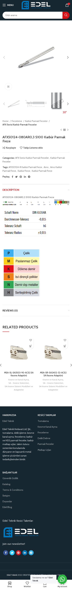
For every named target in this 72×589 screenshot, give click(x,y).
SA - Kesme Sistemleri (19, 383)
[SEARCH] (65, 15)
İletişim (6, 495)
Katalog (6, 484)
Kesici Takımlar (47, 415)
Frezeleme (17, 121)
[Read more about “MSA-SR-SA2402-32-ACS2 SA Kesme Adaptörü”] (65, 346)
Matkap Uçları (44, 449)
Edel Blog (7, 507)
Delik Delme (44, 438)
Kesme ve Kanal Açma (18, 379)
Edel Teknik (8, 421)
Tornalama (43, 421)
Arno (46, 167)
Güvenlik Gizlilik (10, 478)
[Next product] (67, 130)
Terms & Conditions (13, 489)
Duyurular (7, 501)
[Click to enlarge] (8, 86)
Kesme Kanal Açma (47, 426)
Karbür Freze (24, 170)
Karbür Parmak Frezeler (36, 121)
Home (6, 121)
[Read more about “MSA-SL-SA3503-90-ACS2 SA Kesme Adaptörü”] (30, 346)
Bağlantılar (10, 472)
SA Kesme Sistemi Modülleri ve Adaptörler (19, 388)
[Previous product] (61, 130)
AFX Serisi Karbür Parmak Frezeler (20, 124)
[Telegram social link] (29, 177)
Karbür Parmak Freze (42, 170)
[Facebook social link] (12, 177)
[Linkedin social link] (25, 177)
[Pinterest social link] (21, 177)
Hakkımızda (9, 415)
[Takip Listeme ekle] (30, 340)
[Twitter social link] (16, 177)
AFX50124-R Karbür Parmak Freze (25, 167)
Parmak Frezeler (46, 444)
